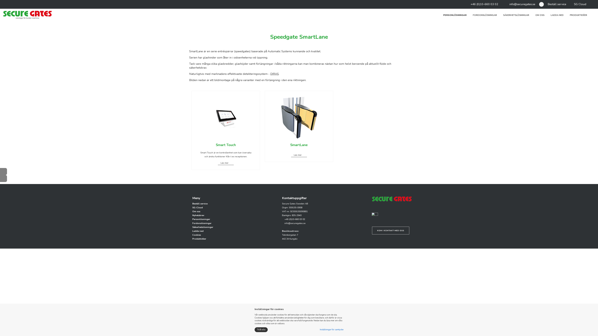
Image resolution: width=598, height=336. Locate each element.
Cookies (196, 234)
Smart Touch (226, 145)
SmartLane (299, 145)
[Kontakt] (3, 171)
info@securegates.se (522, 4)
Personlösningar (455, 15)
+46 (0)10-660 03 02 (484, 4)
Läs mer (224, 162)
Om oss (539, 15)
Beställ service (557, 4)
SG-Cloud (197, 207)
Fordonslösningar (485, 15)
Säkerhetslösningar (516, 15)
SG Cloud (580, 4)
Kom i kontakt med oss (390, 230)
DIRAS (274, 74)
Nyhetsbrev (198, 215)
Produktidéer (578, 15)
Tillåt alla (261, 329)
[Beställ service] (3, 178)
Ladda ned (557, 15)
